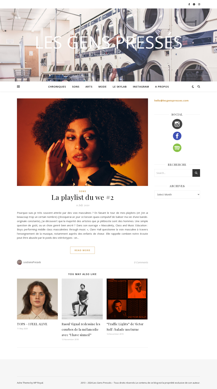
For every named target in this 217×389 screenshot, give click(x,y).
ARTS (88, 86)
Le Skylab (120, 86)
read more (82, 250)
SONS (75, 86)
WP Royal (38, 382)
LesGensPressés (32, 262)
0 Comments (141, 262)
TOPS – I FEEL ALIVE (32, 324)
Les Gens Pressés (109, 41)
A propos (162, 86)
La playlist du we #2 (82, 197)
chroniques (57, 86)
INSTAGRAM (141, 86)
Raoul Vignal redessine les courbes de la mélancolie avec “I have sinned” (81, 329)
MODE (102, 86)
